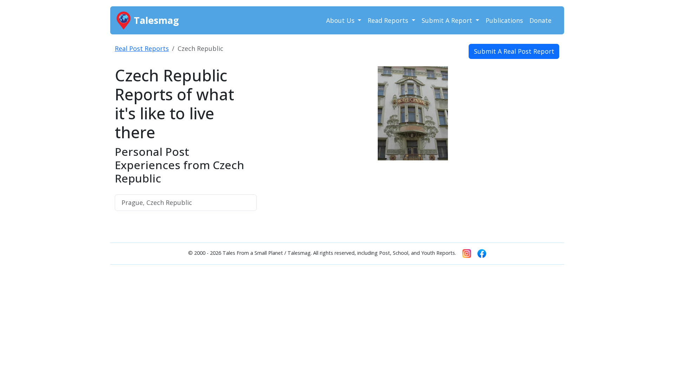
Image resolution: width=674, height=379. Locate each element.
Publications (504, 20)
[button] (288, 136)
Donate (540, 20)
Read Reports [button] (389, 20)
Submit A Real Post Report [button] (514, 51)
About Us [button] (341, 20)
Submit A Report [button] (448, 20)
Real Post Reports (142, 48)
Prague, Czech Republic (156, 202)
